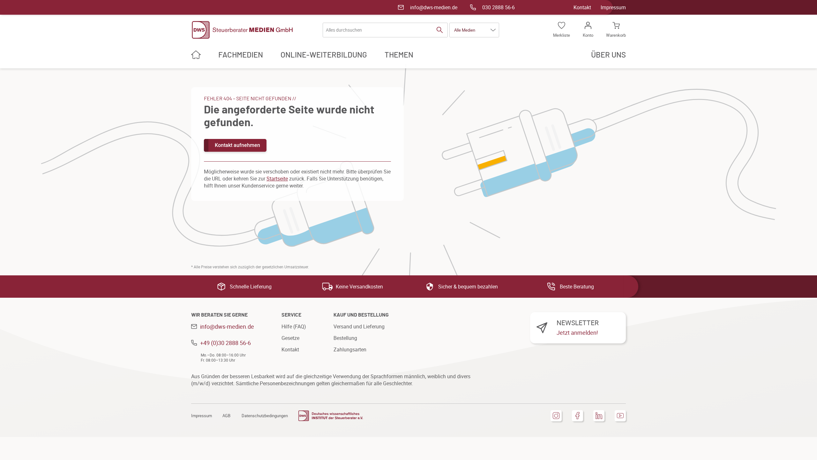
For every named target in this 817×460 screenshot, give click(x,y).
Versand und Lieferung (359, 326)
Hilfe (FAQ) (293, 326)
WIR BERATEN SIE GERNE (219, 315)
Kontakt (582, 7)
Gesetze (290, 337)
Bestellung (345, 337)
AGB (226, 415)
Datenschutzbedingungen (265, 415)
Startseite (277, 178)
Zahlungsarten (350, 349)
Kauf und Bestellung (361, 315)
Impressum (613, 7)
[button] (474, 30)
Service (291, 315)
